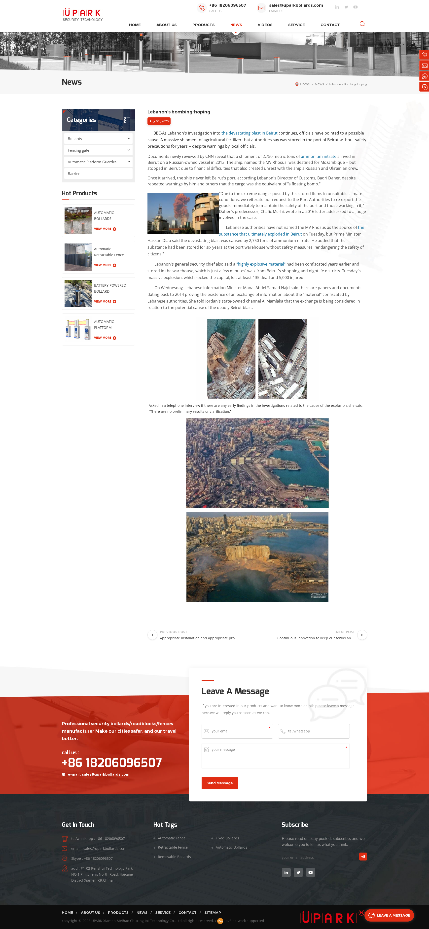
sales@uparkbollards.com (296, 5)
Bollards (75, 138)
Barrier (74, 173)
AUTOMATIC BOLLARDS (104, 215)
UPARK (96, 920)
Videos (265, 24)
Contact (330, 24)
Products (118, 912)
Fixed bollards (227, 838)
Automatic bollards (231, 847)
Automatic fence (171, 838)
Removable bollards (174, 856)
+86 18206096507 (227, 5)
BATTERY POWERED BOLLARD (110, 288)
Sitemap (213, 912)
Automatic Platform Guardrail (93, 161)
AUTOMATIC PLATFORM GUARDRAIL (104, 325)
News (236, 24)
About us (166, 24)
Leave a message (393, 915)
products (203, 24)
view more (102, 229)
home (135, 24)
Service (296, 24)
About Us (90, 912)
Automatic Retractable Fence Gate (109, 252)
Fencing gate (78, 150)
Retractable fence (173, 847)
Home (67, 912)
